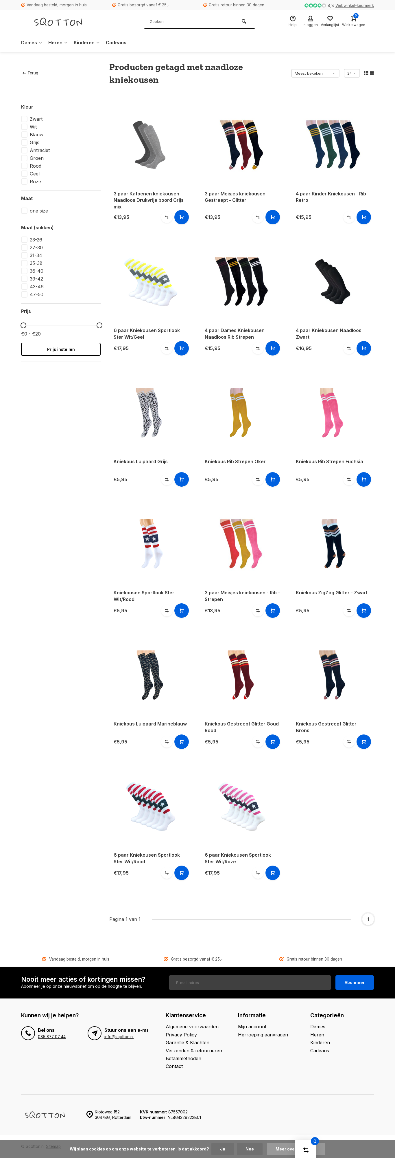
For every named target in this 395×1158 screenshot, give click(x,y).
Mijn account (252, 1026)
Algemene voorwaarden (192, 1026)
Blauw (36, 135)
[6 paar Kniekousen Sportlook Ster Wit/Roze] (241, 806)
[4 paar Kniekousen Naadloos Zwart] (332, 281)
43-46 (37, 287)
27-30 (36, 247)
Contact (174, 1066)
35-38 (36, 263)
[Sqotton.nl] (64, 21)
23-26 (36, 240)
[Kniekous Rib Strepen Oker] (241, 412)
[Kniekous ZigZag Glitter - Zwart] (332, 544)
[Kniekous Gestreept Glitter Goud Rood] (241, 675)
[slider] (23, 325)
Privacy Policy (181, 1035)
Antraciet (40, 150)
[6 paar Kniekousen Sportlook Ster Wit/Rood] (150, 806)
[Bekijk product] (181, 217)
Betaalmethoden (183, 1058)
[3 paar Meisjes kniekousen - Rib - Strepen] (241, 544)
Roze (35, 181)
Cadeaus (116, 42)
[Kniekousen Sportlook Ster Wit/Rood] (150, 544)
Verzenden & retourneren (194, 1050)
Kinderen (84, 42)
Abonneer (355, 982)
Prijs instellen (61, 349)
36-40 (36, 271)
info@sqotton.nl (119, 1036)
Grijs (34, 142)
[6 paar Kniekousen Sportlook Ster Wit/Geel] (150, 281)
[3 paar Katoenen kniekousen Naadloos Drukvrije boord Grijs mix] (150, 145)
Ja (222, 1149)
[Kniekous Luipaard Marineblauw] (150, 675)
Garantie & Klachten (187, 1042)
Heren (55, 42)
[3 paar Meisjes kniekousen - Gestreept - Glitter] (241, 145)
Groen (37, 158)
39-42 (36, 279)
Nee (250, 1149)
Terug (32, 73)
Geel (35, 174)
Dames (29, 42)
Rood (35, 166)
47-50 (36, 294)
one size (39, 211)
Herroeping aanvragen (263, 1035)
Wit (33, 127)
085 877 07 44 (52, 1036)
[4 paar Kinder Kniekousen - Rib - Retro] (332, 145)
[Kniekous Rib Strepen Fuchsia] (332, 412)
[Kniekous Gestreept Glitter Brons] (332, 675)
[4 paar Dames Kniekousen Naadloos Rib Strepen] (241, 281)
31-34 (36, 255)
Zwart (36, 119)
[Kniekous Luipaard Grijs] (150, 412)
